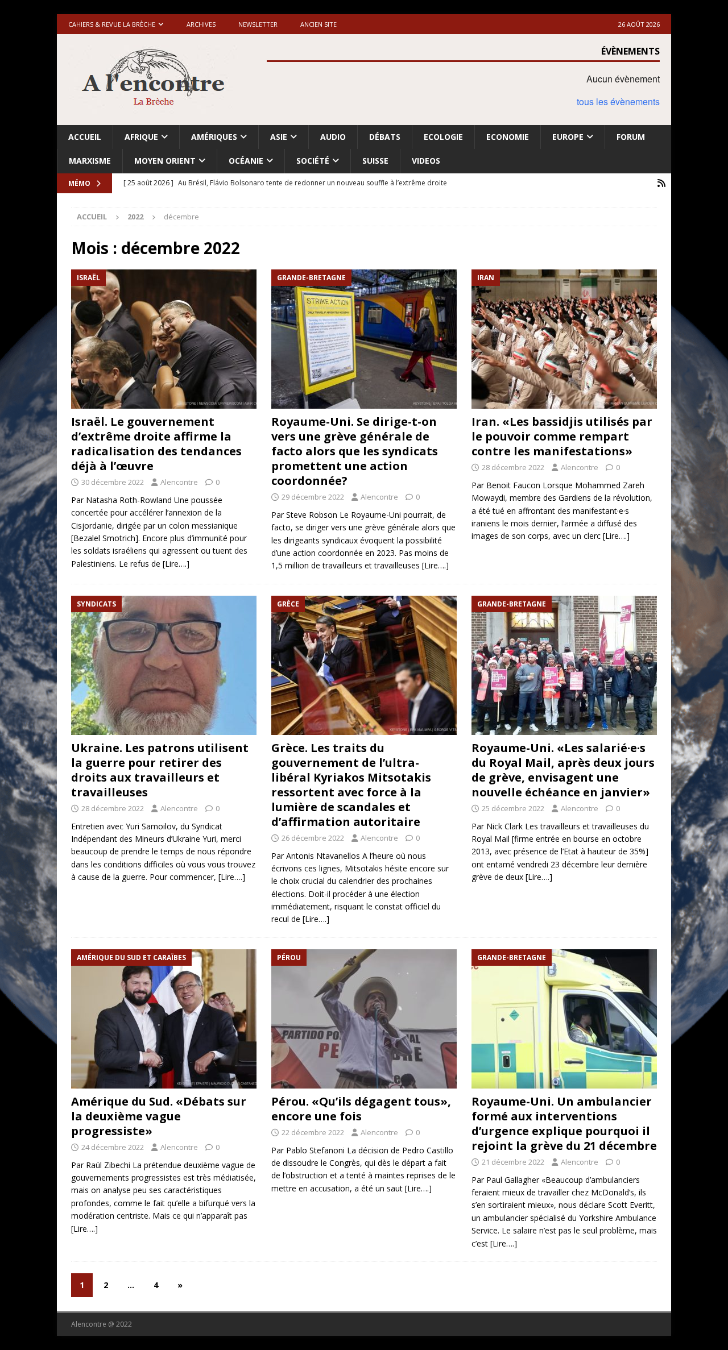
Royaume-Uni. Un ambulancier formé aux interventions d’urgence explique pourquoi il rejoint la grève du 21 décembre (564, 1123)
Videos (426, 160)
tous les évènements (618, 101)
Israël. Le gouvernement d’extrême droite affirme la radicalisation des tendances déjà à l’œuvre (156, 443)
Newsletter (258, 24)
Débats (384, 136)
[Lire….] (176, 563)
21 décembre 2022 (513, 1162)
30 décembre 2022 (112, 482)
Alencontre (179, 482)
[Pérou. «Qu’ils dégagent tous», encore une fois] (364, 1019)
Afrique (141, 136)
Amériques (214, 136)
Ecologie (443, 136)
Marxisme (90, 160)
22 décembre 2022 (313, 1132)
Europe (568, 136)
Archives (201, 24)
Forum (631, 136)
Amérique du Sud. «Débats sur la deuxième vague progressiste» (158, 1116)
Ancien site (318, 24)
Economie (507, 136)
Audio (333, 136)
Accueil (84, 136)
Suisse (375, 160)
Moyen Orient (165, 160)
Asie (278, 136)
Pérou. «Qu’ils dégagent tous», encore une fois (361, 1109)
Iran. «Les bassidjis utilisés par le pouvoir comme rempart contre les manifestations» (561, 436)
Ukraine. (160, 770)
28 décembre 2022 (513, 467)
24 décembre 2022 (112, 1147)
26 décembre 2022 (313, 838)
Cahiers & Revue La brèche (111, 24)
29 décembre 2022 (313, 497)
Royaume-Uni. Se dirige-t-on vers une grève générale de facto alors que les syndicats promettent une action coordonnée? (354, 451)
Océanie (246, 160)
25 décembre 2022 (513, 808)
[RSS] (661, 183)
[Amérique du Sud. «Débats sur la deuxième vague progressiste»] (164, 1019)
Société (312, 160)
